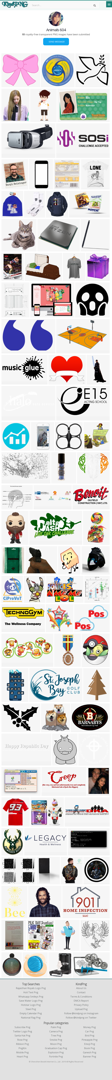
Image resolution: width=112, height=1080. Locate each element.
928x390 (47, 794)
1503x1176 (55, 382)
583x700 (82, 481)
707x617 (36, 824)
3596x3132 (8, 85)
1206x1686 (65, 572)
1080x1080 (8, 187)
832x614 (7, 794)
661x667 (90, 601)
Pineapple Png (90, 1039)
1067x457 (7, 665)
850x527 (62, 351)
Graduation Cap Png (56, 1048)
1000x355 (7, 763)
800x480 (31, 572)
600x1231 (37, 448)
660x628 (86, 249)
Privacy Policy (81, 1005)
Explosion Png (56, 1052)
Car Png (89, 1031)
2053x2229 (55, 976)
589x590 (51, 630)
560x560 (87, 665)
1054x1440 (8, 315)
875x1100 (89, 543)
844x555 (78, 976)
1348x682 (78, 507)
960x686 (52, 601)
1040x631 (7, 351)
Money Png (89, 1027)
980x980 (81, 315)
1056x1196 (33, 949)
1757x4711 (61, 665)
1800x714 (30, 853)
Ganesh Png (89, 1052)
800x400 (62, 156)
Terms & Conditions (81, 996)
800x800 (84, 763)
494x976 (60, 949)
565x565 (7, 824)
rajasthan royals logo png (31, 988)
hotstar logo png (31, 1005)
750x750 (7, 215)
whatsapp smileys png (30, 996)
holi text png (30, 992)
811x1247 (89, 700)
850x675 (7, 882)
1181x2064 (93, 382)
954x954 (60, 448)
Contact (81, 992)
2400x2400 (8, 418)
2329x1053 (63, 418)
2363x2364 (47, 85)
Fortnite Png (56, 1056)
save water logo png (31, 1000)
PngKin (22, 1048)
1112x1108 (90, 882)
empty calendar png (31, 1013)
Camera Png (56, 1031)
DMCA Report (81, 1000)
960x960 (51, 215)
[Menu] (109, 4)
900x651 (76, 730)
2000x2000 (60, 187)
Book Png (89, 1048)
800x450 (7, 382)
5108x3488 (8, 249)
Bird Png (89, 1035)
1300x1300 (8, 543)
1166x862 (7, 730)
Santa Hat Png (22, 1035)
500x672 (29, 601)
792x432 (35, 543)
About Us (81, 988)
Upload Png (81, 1009)
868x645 (43, 249)
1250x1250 (8, 916)
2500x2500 (88, 572)
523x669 (58, 763)
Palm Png (56, 1027)
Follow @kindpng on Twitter (81, 1017)
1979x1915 (82, 85)
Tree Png (56, 1035)
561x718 (7, 120)
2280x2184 (37, 315)
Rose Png (22, 1039)
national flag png (31, 1017)
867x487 (7, 156)
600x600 (89, 448)
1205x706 (75, 215)
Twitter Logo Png (22, 1031)
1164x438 (34, 916)
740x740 (34, 187)
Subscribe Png (22, 1027)
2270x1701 (31, 279)
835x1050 (7, 853)
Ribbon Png (22, 1044)
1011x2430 (37, 120)
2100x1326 (36, 700)
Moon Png (56, 1044)
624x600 (93, 794)
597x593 (7, 448)
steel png (31, 1009)
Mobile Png (22, 1052)
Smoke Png (56, 1039)
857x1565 (7, 700)
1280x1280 (8, 976)
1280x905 (7, 630)
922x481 (73, 853)
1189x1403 (8, 601)
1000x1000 (87, 187)
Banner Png (89, 1056)
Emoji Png (89, 1044)
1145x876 (80, 630)
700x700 (7, 279)
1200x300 (39, 507)
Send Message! (56, 41)
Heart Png (22, 1056)
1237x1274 (87, 949)
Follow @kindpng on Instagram (81, 1013)
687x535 (7, 507)
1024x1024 (69, 279)
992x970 (92, 279)
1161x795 (68, 916)
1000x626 (63, 120)
